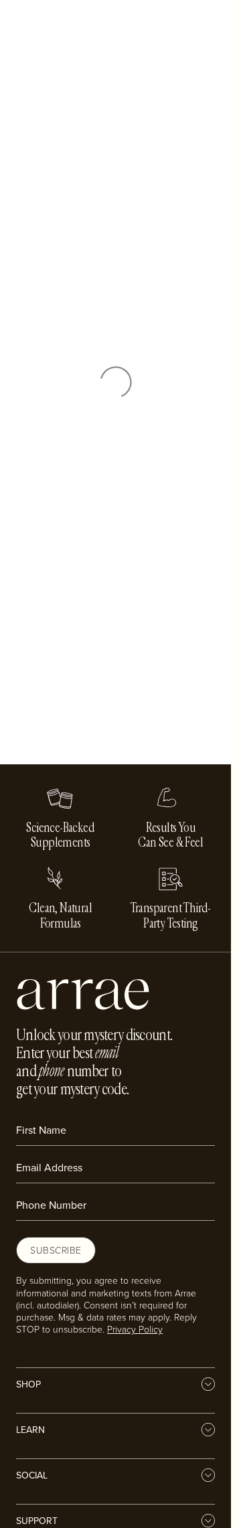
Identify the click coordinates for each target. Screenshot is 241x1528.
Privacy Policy (135, 1329)
